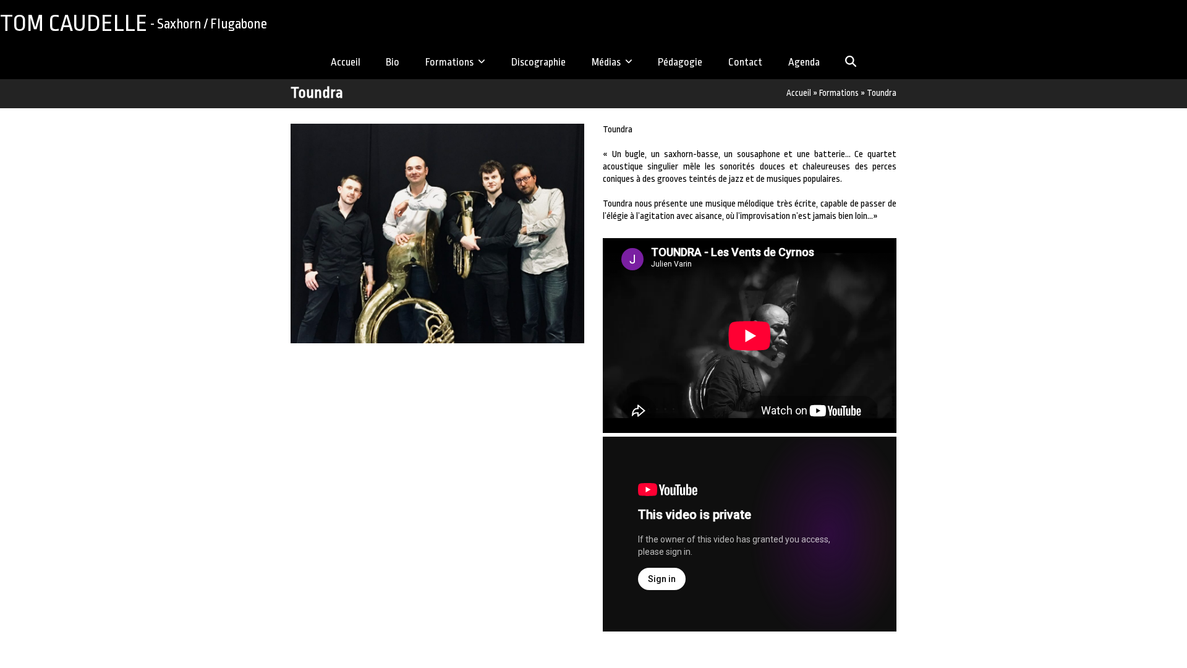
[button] (851, 63)
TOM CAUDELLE (133, 23)
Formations (839, 93)
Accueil (798, 93)
